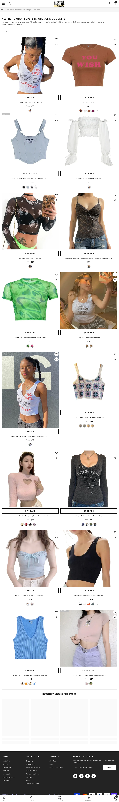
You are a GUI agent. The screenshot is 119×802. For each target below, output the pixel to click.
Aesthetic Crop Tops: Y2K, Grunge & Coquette (23, 10)
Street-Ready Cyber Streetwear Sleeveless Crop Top (30, 436)
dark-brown (89, 110)
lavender (80, 426)
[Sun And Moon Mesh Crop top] (30, 221)
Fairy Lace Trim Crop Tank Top (89, 338)
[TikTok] (87, 776)
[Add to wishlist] (56, 39)
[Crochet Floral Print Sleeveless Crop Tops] (88, 380)
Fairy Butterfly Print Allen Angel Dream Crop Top (89, 675)
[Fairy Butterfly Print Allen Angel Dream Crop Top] (88, 638)
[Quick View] (56, 44)
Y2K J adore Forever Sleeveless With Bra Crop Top (30, 178)
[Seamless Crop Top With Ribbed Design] (88, 558)
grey (32, 187)
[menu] (3, 3)
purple (34, 524)
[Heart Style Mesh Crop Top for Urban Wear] (30, 300)
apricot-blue (92, 426)
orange (88, 604)
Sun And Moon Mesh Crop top (30, 258)
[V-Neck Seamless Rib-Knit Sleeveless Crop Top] (30, 638)
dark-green (92, 604)
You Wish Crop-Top (89, 102)
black (81, 110)
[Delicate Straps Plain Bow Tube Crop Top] (30, 558)
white (30, 110)
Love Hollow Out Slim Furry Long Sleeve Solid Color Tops (30, 516)
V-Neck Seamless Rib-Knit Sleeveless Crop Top (30, 675)
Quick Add (30, 97)
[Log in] (109, 3)
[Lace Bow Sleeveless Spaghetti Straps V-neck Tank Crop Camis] (88, 221)
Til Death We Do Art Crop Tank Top (30, 102)
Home (2, 10)
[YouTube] (93, 776)
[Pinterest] (81, 776)
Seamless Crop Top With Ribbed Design (88, 596)
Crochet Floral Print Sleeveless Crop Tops (89, 417)
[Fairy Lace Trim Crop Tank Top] (88, 300)
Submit (109, 767)
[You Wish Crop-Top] (88, 65)
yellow (88, 426)
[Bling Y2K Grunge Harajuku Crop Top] (88, 479)
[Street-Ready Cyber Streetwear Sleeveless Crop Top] (30, 390)
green (28, 346)
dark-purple (93, 110)
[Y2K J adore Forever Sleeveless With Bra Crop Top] (30, 141)
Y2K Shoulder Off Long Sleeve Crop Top (89, 178)
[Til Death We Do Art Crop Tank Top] (30, 65)
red (26, 524)
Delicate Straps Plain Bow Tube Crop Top (30, 596)
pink (32, 346)
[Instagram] (75, 776)
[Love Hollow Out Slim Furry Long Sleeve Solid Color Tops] (30, 479)
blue (28, 187)
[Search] (9, 3)
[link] (15, 739)
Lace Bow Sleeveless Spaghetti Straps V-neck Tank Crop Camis (88, 258)
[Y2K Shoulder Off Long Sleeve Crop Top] (88, 141)
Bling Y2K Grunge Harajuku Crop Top (89, 516)
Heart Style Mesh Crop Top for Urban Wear (30, 338)
